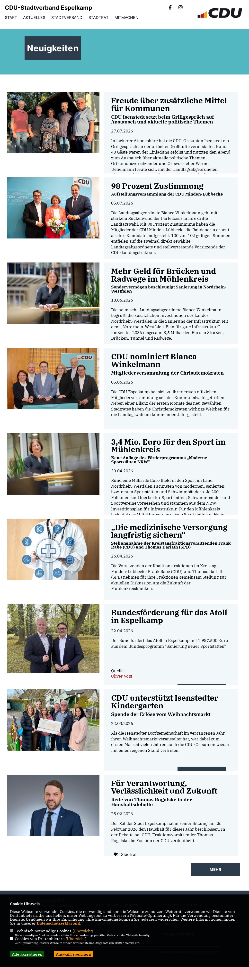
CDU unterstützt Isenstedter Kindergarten (164, 702)
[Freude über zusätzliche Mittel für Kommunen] (53, 122)
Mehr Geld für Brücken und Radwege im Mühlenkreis (163, 275)
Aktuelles (34, 17)
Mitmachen (126, 17)
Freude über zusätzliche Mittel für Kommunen (169, 104)
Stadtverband (66, 17)
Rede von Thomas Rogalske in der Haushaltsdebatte (151, 802)
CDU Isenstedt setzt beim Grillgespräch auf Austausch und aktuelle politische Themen (162, 119)
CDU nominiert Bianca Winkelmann (154, 360)
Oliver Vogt (121, 676)
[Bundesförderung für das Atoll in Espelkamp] (53, 638)
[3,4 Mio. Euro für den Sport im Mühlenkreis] (53, 464)
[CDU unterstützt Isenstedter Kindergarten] (53, 720)
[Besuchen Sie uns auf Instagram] (180, 8)
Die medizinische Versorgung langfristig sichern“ (169, 531)
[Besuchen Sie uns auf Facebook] (170, 8)
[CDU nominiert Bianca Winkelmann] (53, 378)
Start (11, 17)
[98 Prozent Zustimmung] (53, 207)
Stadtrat (98, 17)
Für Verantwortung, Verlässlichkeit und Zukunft (164, 787)
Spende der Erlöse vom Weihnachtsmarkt (160, 714)
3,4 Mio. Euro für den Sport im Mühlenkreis (168, 446)
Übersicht (83, 930)
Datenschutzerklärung (58, 923)
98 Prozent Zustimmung (157, 186)
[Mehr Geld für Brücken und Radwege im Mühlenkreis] (53, 293)
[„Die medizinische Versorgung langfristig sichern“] (53, 549)
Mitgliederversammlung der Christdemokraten (167, 372)
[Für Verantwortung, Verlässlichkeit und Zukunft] (53, 805)
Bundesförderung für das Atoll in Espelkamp (169, 616)
